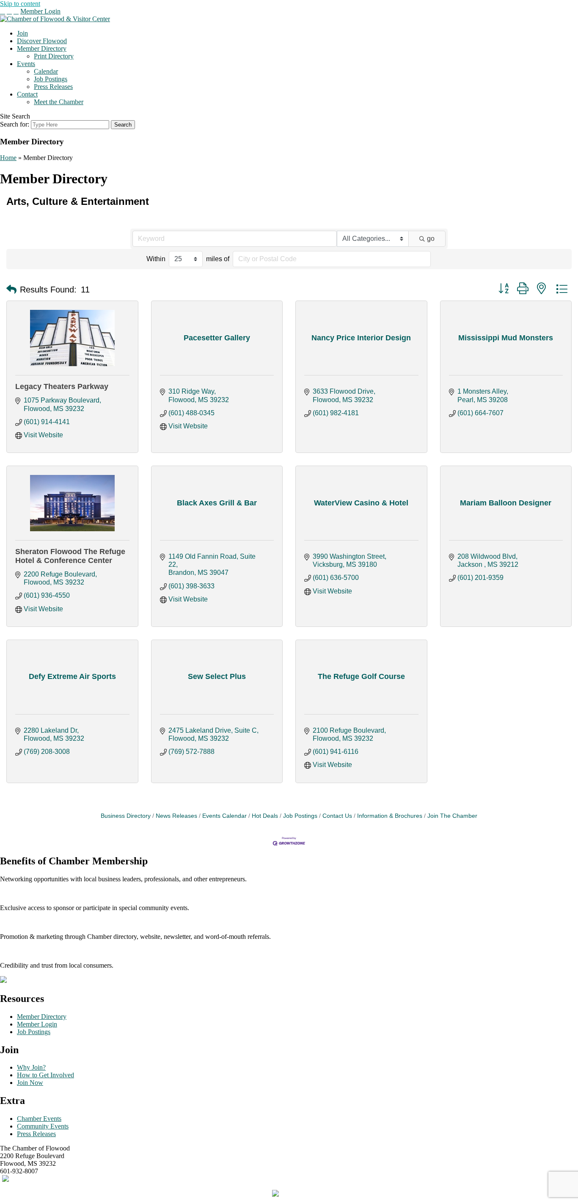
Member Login (40, 11)
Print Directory (54, 56)
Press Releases (53, 86)
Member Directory (41, 48)
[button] (11, 289)
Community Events (43, 1126)
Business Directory (126, 816)
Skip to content (20, 3)
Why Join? (31, 1067)
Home (8, 157)
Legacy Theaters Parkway (61, 386)
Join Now (30, 1082)
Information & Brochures (389, 816)
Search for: (14, 124)
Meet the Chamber (58, 101)
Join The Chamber (452, 816)
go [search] (431, 238)
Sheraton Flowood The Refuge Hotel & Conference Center (70, 556)
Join (22, 33)
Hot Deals (265, 816)
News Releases (176, 816)
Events (26, 63)
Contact (27, 94)
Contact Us (337, 816)
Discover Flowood (42, 40)
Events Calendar (224, 816)
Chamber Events (39, 1118)
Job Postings (50, 79)
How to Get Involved (45, 1075)
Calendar (46, 71)
